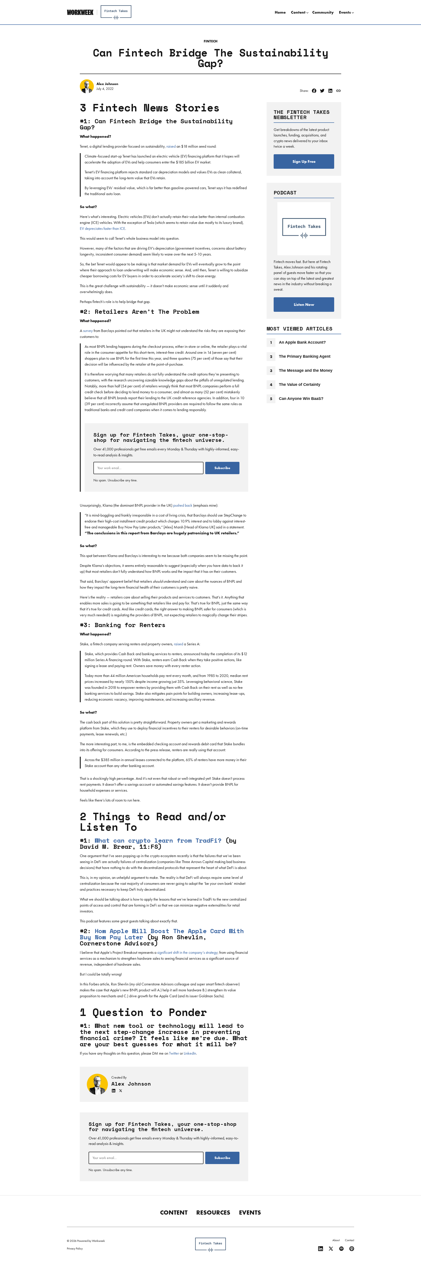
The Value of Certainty (299, 384)
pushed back (182, 505)
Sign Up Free (304, 161)
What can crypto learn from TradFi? (158, 840)
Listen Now (304, 304)
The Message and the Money (305, 370)
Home (280, 12)
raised (171, 146)
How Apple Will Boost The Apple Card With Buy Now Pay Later (162, 933)
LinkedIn (190, 1053)
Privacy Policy (75, 1248)
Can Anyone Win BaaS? (301, 398)
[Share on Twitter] (322, 90)
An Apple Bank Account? (302, 342)
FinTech (211, 41)
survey (88, 330)
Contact (349, 1240)
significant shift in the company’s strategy (187, 952)
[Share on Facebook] (314, 90)
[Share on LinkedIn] (330, 90)
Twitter (174, 1053)
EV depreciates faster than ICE (102, 228)
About (336, 1240)
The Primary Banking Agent (304, 356)
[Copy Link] (338, 90)
